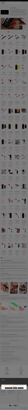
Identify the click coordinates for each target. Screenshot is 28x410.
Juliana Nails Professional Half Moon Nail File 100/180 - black (4, 43)
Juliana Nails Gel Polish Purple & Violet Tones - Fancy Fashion (24, 132)
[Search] (22, 2)
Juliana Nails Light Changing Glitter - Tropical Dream (11, 251)
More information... (21, 385)
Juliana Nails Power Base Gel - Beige (17, 57)
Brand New (18, 394)
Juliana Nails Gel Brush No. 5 (4, 72)
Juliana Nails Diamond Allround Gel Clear (10, 147)
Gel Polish (3, 274)
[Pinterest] (26, 389)
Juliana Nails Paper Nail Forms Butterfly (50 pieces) (10, 177)
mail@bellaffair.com (21, 370)
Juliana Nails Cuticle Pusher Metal (17, 87)
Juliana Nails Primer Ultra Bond (24, 206)
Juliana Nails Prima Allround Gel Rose (4, 87)
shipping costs (25, 407)
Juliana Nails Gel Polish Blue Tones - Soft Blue (24, 116)
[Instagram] (24, 390)
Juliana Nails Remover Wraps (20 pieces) (24, 87)
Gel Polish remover (20, 278)
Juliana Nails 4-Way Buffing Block (17, 42)
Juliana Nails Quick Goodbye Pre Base (4, 57)
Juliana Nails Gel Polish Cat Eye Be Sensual (4, 192)
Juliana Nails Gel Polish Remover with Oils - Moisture (24, 236)
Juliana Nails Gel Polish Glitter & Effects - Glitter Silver (17, 116)
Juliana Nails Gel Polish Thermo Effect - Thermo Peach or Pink (3, 236)
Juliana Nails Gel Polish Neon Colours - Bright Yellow (17, 73)
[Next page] (11, 31)
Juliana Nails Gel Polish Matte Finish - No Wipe (10, 221)
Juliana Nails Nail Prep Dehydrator (11, 162)
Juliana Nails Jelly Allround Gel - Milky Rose (24, 251)
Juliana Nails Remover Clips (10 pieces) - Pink (17, 236)
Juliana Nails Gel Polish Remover (10, 235)
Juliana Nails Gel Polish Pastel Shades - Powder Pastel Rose (17, 132)
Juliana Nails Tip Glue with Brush (10, 191)
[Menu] (20, 2)
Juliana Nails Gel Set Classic (10, 206)
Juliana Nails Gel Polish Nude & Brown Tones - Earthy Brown (10, 116)
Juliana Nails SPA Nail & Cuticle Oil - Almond (24, 147)
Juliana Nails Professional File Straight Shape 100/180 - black (11, 43)
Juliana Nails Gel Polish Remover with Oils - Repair (3, 251)
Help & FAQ (18, 401)
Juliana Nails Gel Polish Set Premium (4, 177)
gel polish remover (10, 298)
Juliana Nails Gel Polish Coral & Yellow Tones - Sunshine (10, 132)
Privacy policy (12, 386)
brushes (24, 297)
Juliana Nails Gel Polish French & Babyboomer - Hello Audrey (3, 147)
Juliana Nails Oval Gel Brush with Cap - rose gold (24, 163)
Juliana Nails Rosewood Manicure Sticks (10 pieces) (10, 102)
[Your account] (25, 2)
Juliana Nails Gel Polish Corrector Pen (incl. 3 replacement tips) (3, 102)
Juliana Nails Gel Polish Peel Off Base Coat (24, 177)
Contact (18, 395)
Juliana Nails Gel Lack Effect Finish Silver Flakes (24, 192)
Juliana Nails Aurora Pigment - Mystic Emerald (17, 251)
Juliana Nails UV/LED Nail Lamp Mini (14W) (17, 191)
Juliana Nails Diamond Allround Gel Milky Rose (24, 73)
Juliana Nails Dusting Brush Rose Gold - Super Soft (17, 221)
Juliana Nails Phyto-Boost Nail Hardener (10, 87)
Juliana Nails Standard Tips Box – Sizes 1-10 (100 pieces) (4, 206)
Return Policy (18, 391)
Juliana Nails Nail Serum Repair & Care (3, 162)
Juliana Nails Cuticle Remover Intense (4, 220)
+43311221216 (21, 369)
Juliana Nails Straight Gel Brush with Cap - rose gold (17, 102)
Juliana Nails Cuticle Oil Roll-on (24, 42)
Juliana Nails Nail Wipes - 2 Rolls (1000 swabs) (17, 206)
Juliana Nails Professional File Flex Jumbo (24, 102)
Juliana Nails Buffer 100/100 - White (10, 57)
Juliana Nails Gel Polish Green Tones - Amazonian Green (3, 132)
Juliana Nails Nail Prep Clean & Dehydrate (17, 177)
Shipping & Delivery (19, 390)
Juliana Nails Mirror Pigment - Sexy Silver (17, 147)
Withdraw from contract (19, 392)
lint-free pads (14, 298)
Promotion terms (19, 393)
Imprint (16, 386)
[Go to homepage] (3, 2)
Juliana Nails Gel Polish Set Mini (17, 162)
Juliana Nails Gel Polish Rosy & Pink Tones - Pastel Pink (24, 221)
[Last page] (12, 31)
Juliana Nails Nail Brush (11, 72)
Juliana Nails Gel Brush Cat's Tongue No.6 (4, 116)
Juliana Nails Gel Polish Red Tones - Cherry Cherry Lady (24, 57)
